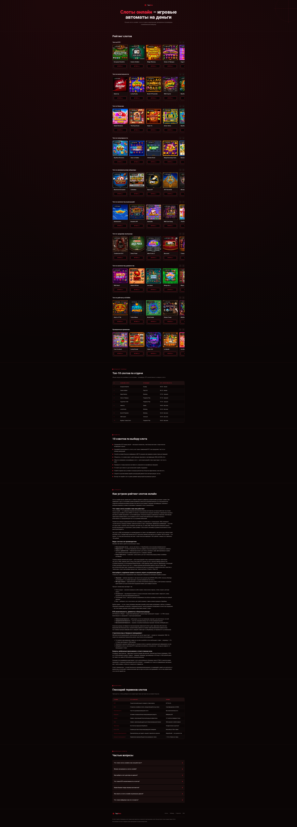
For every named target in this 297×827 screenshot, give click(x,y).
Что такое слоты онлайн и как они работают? (128, 763)
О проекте (178, 813)
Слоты (166, 813)
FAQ (184, 813)
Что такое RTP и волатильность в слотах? (127, 781)
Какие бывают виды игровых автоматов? (126, 787)
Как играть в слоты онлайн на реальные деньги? (128, 793)
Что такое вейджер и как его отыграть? (126, 800)
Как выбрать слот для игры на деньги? (126, 775)
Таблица (172, 813)
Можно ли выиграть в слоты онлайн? (125, 769)
